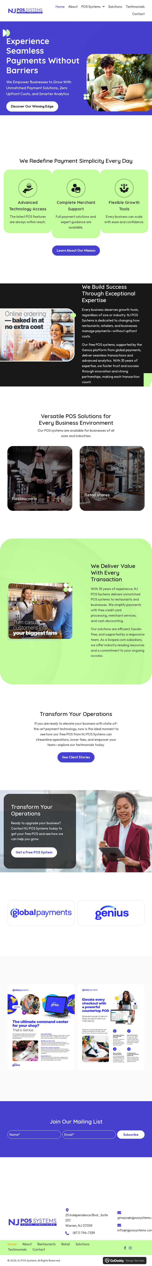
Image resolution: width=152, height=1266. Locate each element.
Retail (65, 1244)
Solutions (82, 1244)
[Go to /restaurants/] (39, 478)
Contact (38, 1249)
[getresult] (41, 1027)
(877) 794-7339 (84, 1233)
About (27, 1244)
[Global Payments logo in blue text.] (41, 913)
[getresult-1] (110, 1027)
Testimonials (17, 1249)
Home (12, 1244)
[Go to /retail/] (112, 478)
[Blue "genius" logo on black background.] (110, 913)
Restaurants (46, 1244)
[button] (131, 1134)
